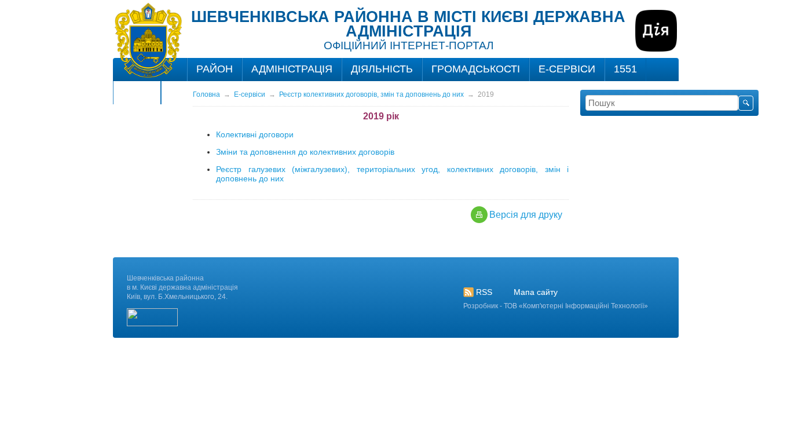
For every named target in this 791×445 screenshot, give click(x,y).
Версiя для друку (525, 215)
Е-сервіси (567, 69)
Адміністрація (291, 69)
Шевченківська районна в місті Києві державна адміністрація (408, 24)
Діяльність (382, 69)
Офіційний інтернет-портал (408, 45)
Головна (206, 94)
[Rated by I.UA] (152, 324)
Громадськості (475, 69)
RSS (484, 292)
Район (214, 69)
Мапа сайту (536, 292)
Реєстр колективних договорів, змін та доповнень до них (371, 94)
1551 (625, 69)
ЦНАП (137, 92)
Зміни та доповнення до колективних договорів (305, 151)
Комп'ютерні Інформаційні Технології (583, 306)
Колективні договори (255, 134)
